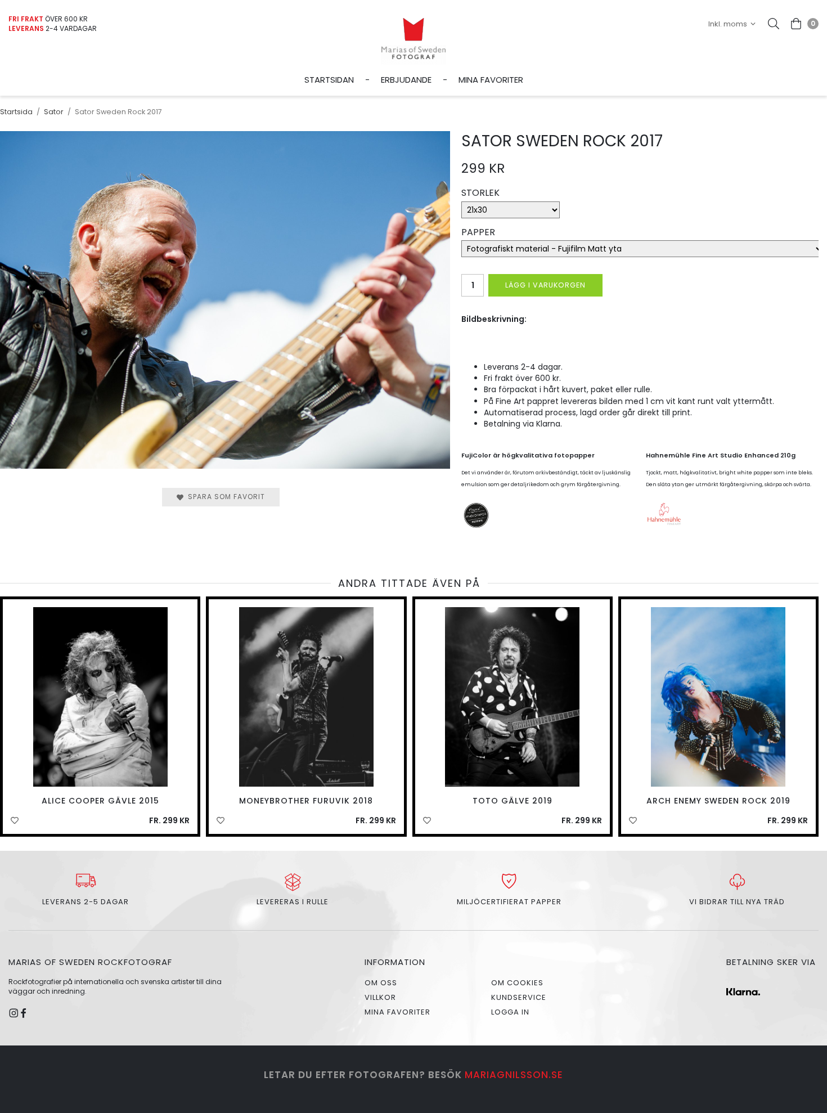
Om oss (381, 982)
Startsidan (329, 80)
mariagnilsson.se (514, 1074)
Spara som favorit (224, 496)
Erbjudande (406, 80)
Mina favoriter (491, 80)
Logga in (510, 1012)
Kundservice (518, 997)
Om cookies (517, 982)
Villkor (380, 997)
